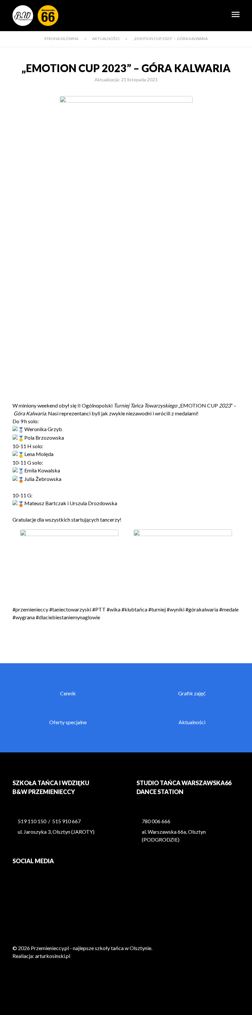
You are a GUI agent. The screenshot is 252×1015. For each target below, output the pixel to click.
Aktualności (105, 38)
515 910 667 (66, 821)
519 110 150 (32, 821)
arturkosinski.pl (52, 956)
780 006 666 (156, 821)
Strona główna (61, 38)
